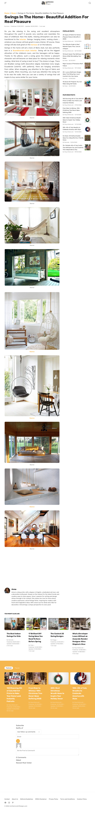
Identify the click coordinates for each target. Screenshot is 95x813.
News (13, 13)
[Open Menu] (5, 3)
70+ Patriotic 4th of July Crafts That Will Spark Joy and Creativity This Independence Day (73, 147)
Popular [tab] (17, 668)
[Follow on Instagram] (9, 802)
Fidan (32, 645)
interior (23, 39)
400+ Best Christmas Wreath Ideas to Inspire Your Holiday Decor (72, 120)
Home (6, 13)
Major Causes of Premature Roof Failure (73, 64)
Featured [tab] (9, 668)
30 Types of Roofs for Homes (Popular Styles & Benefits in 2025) (72, 37)
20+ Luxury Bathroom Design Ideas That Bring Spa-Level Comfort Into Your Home (72, 74)
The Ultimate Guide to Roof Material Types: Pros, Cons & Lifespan (71, 46)
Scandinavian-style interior (25, 50)
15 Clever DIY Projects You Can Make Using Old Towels (72, 82)
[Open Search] (90, 3)
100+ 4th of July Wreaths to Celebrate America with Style (72, 128)
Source (32, 351)
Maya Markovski (78, 647)
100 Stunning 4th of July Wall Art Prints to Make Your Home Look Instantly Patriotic (73, 100)
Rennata (11, 640)
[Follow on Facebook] (5, 802)
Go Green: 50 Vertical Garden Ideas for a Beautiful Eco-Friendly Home (73, 138)
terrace (34, 45)
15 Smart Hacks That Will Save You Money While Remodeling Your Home (73, 56)
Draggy (54, 640)
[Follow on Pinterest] (12, 802)
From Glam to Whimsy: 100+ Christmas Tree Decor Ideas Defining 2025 (71, 110)
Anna (7, 26)
